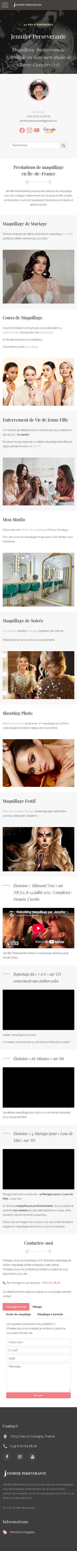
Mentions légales (22, 1532)
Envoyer (38, 1395)
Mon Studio (14, 519)
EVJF (35, 446)
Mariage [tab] (37, 1306)
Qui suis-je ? (38, 111)
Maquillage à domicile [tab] (50, 1314)
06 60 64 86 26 (51, 1282)
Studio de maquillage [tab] (18, 1314)
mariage (33, 631)
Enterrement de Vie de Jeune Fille (35, 420)
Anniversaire (10, 631)
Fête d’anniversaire (13, 811)
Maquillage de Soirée (23, 620)
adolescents (46, 332)
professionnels (11, 332)
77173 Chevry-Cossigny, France (32, 1436)
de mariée (67, 234)
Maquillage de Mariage (25, 223)
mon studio (31, 346)
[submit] (63, 145)
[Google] (49, 130)
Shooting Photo (17, 713)
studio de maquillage (33, 529)
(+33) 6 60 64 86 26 (23, 1446)
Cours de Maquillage (22, 317)
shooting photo (15, 723)
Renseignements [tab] (16, 1306)
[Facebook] (22, 130)
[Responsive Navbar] (5, 5)
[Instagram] (29, 130)
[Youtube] (36, 130)
